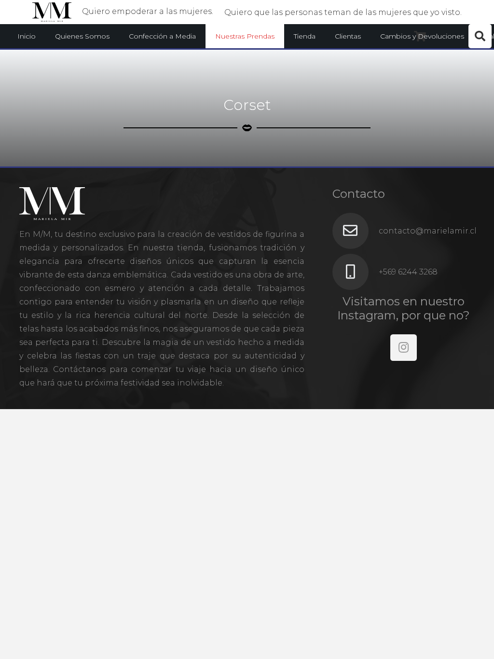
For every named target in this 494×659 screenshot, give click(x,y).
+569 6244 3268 (408, 271)
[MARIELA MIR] (51, 12)
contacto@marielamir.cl (428, 230)
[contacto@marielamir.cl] (355, 231)
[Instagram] (403, 347)
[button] (200, 36)
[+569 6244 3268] (355, 272)
